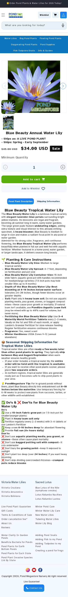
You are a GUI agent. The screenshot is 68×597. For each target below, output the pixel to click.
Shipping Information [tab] (48, 201)
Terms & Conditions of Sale (16, 515)
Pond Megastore (29, 576)
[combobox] (34, 25)
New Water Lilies (44, 515)
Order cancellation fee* (14, 519)
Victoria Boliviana (10, 496)
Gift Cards (7, 510)
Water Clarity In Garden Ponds (14, 536)
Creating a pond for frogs (49, 550)
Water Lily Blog (43, 523)
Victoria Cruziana (10, 487)
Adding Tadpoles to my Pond (48, 545)
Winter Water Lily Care (47, 510)
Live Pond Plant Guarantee (16, 506)
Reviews (5, 527)
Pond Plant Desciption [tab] (20, 201)
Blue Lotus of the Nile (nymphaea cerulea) (47, 489)
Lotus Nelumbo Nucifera (48, 494)
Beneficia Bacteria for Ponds (16, 542)
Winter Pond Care (45, 506)
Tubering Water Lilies (47, 519)
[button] (10, 38)
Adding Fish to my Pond (48, 539)
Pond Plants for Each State (16, 553)
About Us (6, 523)
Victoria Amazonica (12, 492)
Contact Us (35, 588)
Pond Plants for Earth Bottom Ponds (13, 548)
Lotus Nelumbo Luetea (47, 499)
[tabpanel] (34, 336)
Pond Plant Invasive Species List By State (17, 559)
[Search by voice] (63, 25)
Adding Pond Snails (46, 535)
